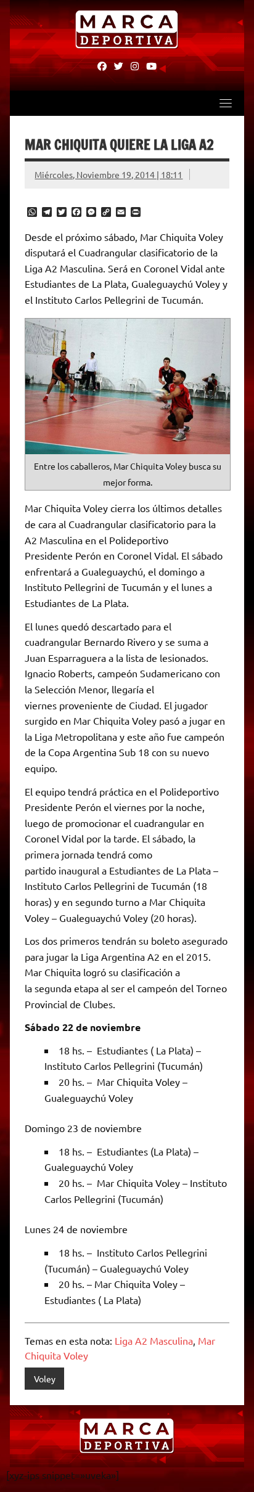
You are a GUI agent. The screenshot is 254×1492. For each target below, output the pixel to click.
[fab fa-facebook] (102, 65)
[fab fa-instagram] (135, 65)
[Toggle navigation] (225, 103)
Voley (44, 1378)
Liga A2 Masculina (154, 1340)
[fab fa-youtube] (151, 65)
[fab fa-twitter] (118, 65)
